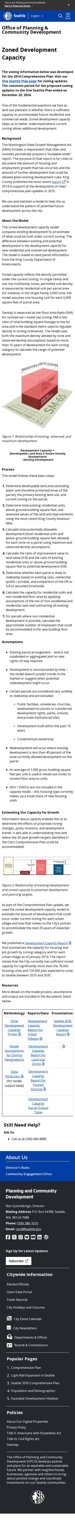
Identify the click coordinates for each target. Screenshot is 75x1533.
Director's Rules (17, 1167)
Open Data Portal (19, 1292)
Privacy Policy (16, 1427)
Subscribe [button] (16, 1261)
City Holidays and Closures (26, 1307)
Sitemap (12, 1445)
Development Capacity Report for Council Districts (38, 1080)
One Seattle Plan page (19, 81)
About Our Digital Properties (27, 1421)
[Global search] (61, 16)
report (56, 182)
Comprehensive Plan (26, 1368)
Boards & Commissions (31, 1345)
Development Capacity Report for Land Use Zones (38, 1055)
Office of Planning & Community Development (31, 30)
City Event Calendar (28, 1319)
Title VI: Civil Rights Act (23, 1439)
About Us (17, 1157)
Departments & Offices (30, 1337)
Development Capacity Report (46, 943)
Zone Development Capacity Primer (14, 1027)
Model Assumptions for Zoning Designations (14, 1053)
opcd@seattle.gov (28, 1229)
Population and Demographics (33, 1391)
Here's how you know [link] (18, 6)
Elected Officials (18, 1284)
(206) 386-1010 (27, 1223)
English (35, 16)
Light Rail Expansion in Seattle (33, 1375)
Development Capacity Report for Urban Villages (37, 1030)
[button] (69, 5)
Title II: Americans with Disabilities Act (34, 1433)
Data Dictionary (12, 1074)
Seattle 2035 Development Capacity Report (62, 1027)
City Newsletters (25, 1328)
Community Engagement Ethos (29, 1174)
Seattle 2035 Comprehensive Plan (35, 1383)
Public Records (17, 1300)
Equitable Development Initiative (34, 1398)
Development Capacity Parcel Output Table (38, 1105)
